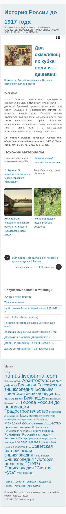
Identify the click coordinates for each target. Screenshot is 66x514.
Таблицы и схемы (14, 302)
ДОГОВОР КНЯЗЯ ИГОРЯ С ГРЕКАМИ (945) (29, 348)
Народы (8, 486)
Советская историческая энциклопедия (28, 450)
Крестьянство (29, 419)
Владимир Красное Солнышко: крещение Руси (30, 332)
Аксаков (11, 80)
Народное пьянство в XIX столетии (37, 266)
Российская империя (29, 80)
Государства (44, 481)
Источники (20, 486)
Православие (41, 427)
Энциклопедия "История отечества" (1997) (29, 461)
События (20, 481)
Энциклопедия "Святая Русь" (27, 470)
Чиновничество (42, 455)
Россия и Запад (15, 438)
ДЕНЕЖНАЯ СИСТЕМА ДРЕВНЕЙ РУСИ (27, 337)
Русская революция (38, 438)
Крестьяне (16, 419)
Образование (32, 423)
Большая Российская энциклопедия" (32, 387)
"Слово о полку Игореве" (18, 296)
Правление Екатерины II (19, 427)
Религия (36, 430)
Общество (52, 423)
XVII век (17, 381)
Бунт (57, 394)
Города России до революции (32, 404)
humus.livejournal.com (30, 376)
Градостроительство (26, 411)
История (37, 416)
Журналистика (11, 416)
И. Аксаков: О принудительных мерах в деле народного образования (17, 176)
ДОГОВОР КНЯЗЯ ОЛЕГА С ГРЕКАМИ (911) (29, 343)
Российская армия (37, 434)
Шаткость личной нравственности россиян (47, 160)
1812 (7, 372)
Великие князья (13, 398)
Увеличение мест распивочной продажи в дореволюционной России (32, 259)
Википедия (34, 398)
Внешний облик (53, 399)
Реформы (48, 430)
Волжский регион (12, 403)
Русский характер (14, 447)
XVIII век (8, 381)
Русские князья (26, 442)
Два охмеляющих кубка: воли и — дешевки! (47, 61)
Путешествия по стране (17, 431)
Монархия (12, 423)
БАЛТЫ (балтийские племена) (21, 317)
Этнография (24, 472)
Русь (28, 447)
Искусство (26, 415)
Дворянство (55, 412)
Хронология (34, 486)
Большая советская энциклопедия (29, 391)
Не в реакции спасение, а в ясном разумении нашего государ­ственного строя (16, 226)
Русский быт (47, 442)
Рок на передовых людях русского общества (44, 222)
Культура (42, 419)
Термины (9, 481)
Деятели (31, 481)
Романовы (12, 434)
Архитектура (36, 380)
